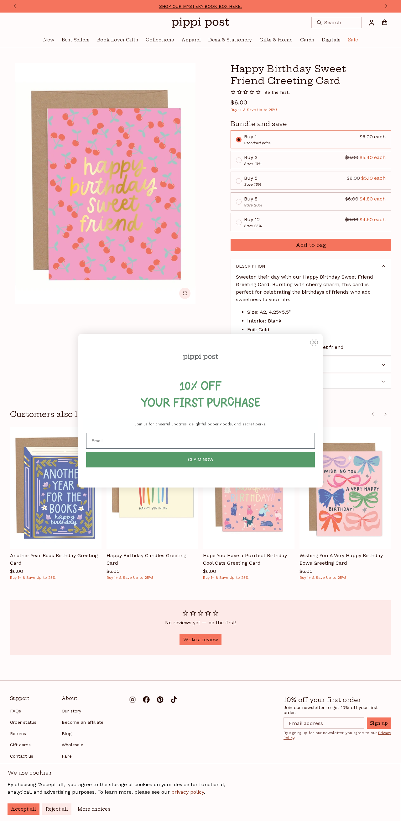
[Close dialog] (314, 342)
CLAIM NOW (200, 459)
